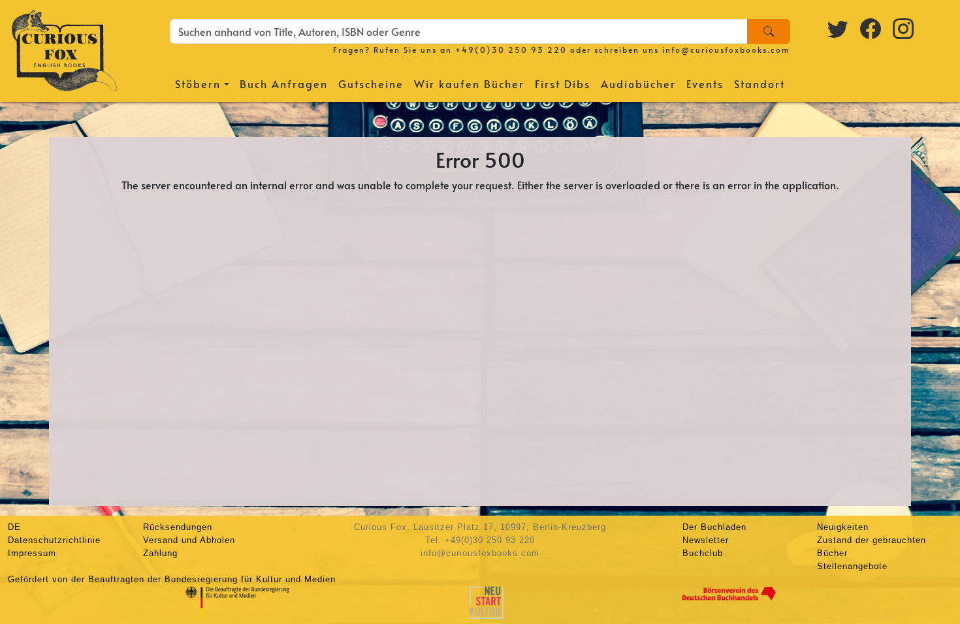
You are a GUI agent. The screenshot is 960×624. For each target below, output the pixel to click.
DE (14, 527)
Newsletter (705, 540)
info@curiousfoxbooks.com (726, 49)
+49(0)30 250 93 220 (511, 49)
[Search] (768, 31)
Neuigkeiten (843, 527)
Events (705, 83)
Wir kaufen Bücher (469, 83)
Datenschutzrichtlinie (54, 540)
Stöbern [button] (198, 83)
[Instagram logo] (904, 28)
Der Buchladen (714, 527)
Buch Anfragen (284, 83)
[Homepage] (64, 49)
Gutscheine (371, 83)
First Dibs (562, 83)
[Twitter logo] (838, 28)
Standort (759, 83)
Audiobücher (638, 83)
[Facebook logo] (871, 28)
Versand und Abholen (189, 540)
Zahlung (160, 553)
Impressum (32, 553)
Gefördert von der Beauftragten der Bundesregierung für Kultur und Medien (172, 579)
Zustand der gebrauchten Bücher (871, 546)
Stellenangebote (852, 566)
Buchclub (702, 553)
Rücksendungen (177, 527)
